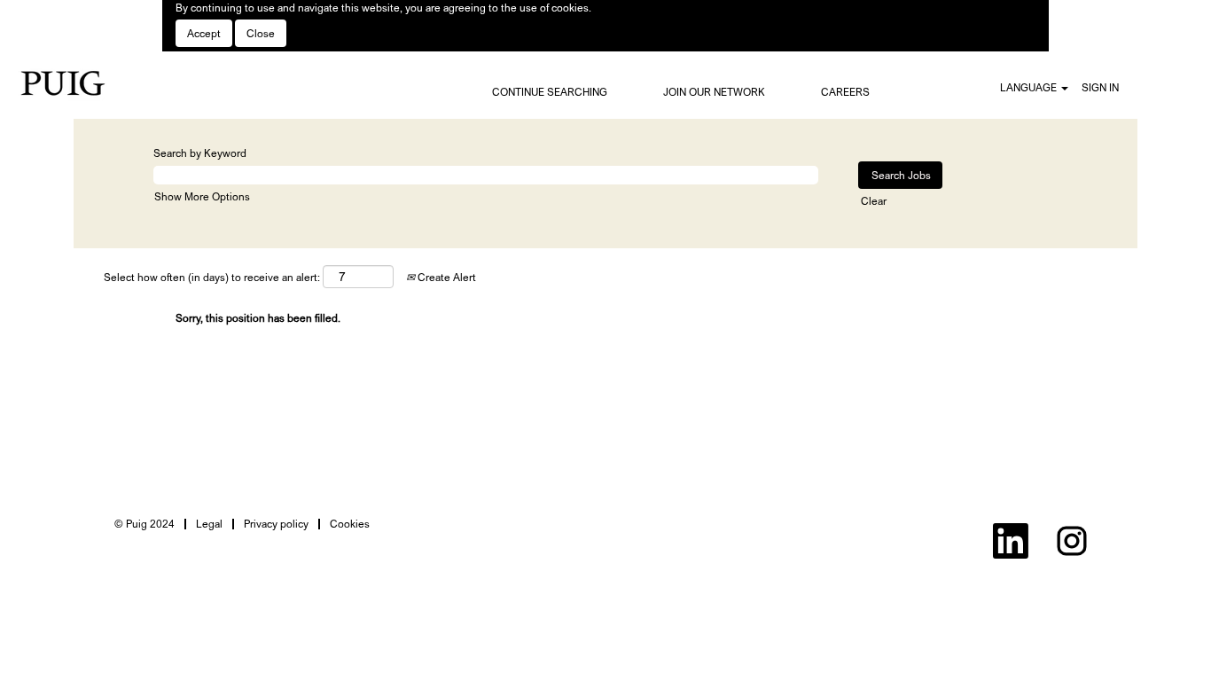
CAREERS (845, 91)
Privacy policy (276, 523)
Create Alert (445, 277)
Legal (209, 523)
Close (260, 33)
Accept (204, 33)
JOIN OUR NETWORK (714, 91)
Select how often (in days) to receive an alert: (212, 277)
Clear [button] (874, 200)
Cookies (350, 523)
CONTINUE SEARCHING (549, 91)
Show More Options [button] (202, 196)
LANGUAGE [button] (1029, 87)
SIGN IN (1100, 87)
